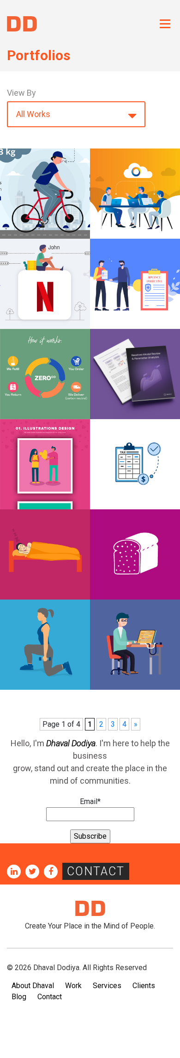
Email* (90, 801)
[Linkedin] (14, 872)
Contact (96, 871)
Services (107, 985)
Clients (143, 985)
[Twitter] (32, 872)
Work (73, 985)
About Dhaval (33, 985)
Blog (19, 996)
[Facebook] (51, 872)
